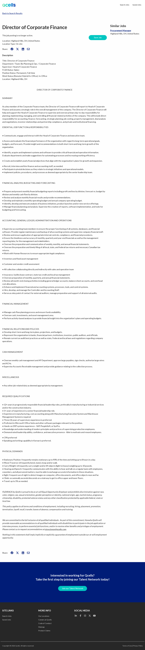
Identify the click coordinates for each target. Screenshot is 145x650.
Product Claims (44, 630)
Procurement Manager (120, 30)
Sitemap (41, 627)
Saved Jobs (137, 5)
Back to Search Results (12, 13)
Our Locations (43, 616)
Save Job (98, 37)
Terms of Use (127, 646)
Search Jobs (124, 5)
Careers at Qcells (45, 620)
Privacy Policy (138, 646)
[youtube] (94, 615)
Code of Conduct (45, 623)
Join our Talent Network (72, 588)
